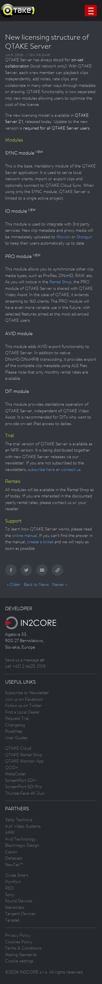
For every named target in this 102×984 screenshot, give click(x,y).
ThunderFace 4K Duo (24, 793)
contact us (70, 469)
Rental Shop (60, 282)
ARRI (10, 832)
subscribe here (41, 469)
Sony (9, 894)
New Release (39, 55)
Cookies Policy (18, 942)
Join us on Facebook (24, 699)
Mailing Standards (21, 955)
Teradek (12, 920)
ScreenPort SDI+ (21, 780)
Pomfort (13, 882)
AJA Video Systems (23, 826)
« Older (13, 584)
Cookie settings (19, 961)
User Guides (16, 738)
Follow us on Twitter (23, 705)
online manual (24, 535)
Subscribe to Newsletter (27, 693)
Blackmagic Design (22, 845)
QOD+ (11, 767)
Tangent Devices (20, 914)
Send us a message (22, 660)
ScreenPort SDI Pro (23, 787)
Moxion (63, 237)
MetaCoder (15, 774)
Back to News (36, 584)
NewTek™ (14, 865)
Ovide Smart (16, 875)
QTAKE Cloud (18, 748)
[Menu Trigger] (91, 10)
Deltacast (13, 858)
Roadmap (13, 731)
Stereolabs (14, 907)
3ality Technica (18, 820)
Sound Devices (18, 901)
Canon (11, 852)
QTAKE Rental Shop (23, 755)
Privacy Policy (18, 935)
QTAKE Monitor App (24, 761)
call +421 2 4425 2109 (25, 666)
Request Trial (17, 718)
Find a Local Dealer (22, 712)
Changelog (15, 725)
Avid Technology (20, 839)
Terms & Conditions (23, 948)
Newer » (59, 584)
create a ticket (40, 542)
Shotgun (84, 237)
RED (9, 888)
